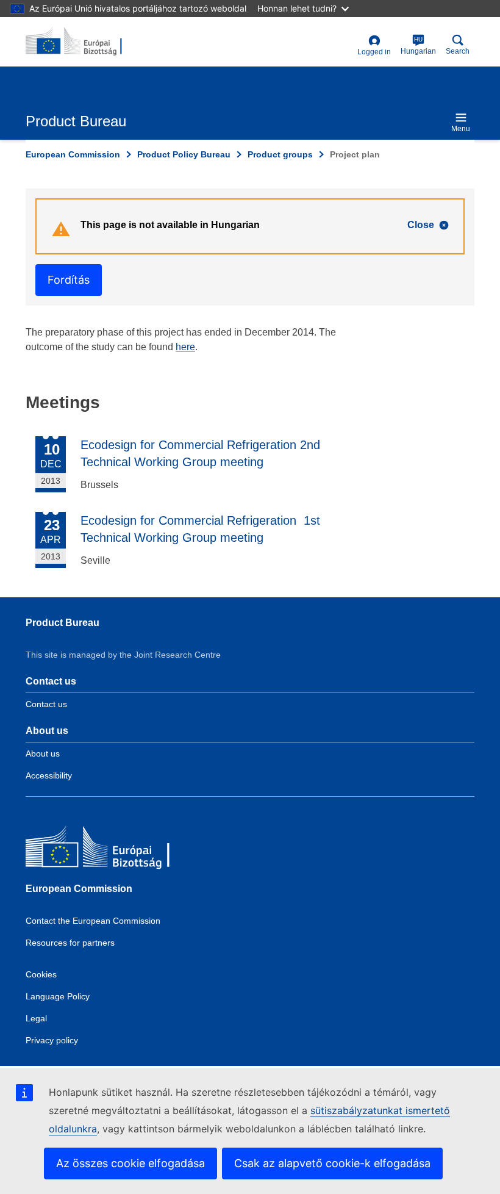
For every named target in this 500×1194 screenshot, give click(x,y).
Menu (460, 128)
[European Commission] (114, 849)
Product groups (280, 154)
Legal (36, 1018)
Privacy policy (52, 1040)
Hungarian (418, 46)
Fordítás (69, 279)
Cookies (41, 974)
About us (43, 753)
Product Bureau (62, 622)
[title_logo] (85, 41)
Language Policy (58, 996)
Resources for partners (70, 943)
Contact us (46, 704)
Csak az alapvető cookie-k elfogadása (332, 1163)
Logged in (374, 52)
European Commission (73, 154)
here (185, 347)
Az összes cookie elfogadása (130, 1163)
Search (458, 51)
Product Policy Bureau (183, 154)
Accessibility (49, 775)
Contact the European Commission (93, 921)
